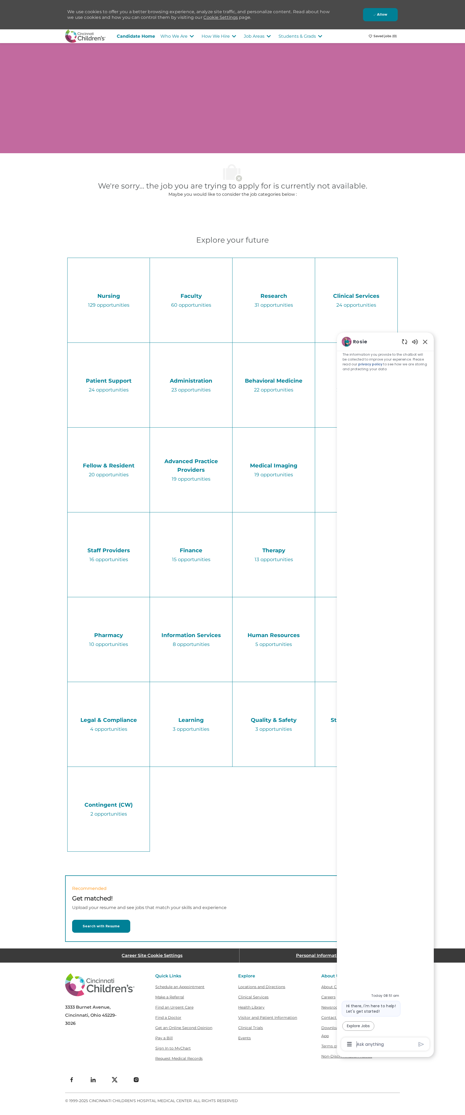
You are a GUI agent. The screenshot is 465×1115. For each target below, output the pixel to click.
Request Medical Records (179, 1058)
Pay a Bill (164, 1038)
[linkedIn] (93, 1079)
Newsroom (331, 1007)
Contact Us (331, 1017)
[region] (385, 692)
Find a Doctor (168, 1017)
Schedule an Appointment (180, 986)
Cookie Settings (220, 17)
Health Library (251, 1007)
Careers (328, 997)
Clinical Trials (250, 1027)
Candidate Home (136, 36)
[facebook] (71, 1079)
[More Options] (349, 1044)
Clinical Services (253, 997)
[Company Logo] (85, 35)
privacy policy (370, 364)
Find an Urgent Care (174, 1007)
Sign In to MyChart (173, 1048)
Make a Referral (169, 997)
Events (244, 1038)
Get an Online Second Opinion (183, 1027)
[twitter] (114, 1079)
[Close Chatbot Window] (425, 341)
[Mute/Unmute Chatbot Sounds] (415, 341)
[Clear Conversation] (404, 341)
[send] (421, 1044)
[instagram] (136, 1079)
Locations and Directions (261, 986)
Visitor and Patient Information (267, 1017)
